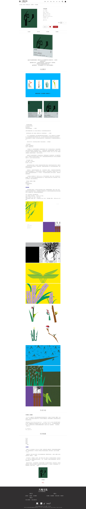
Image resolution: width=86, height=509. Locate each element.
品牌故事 (26, 495)
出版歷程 (30, 495)
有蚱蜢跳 (43, 479)
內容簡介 (29, 31)
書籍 (45, 1)
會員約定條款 (57, 495)
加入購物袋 (55, 26)
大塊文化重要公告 (34, 499)
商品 (59, 1)
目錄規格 (57, 31)
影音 (48, 1)
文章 (56, 1)
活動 (51, 1)
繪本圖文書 (28, 4)
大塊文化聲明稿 (27, 499)
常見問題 (48, 495)
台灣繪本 (32, 4)
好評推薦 (47, 31)
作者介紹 (38, 31)
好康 (53, 1)
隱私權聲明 (52, 495)
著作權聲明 (35, 495)
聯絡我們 (62, 495)
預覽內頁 (45, 26)
